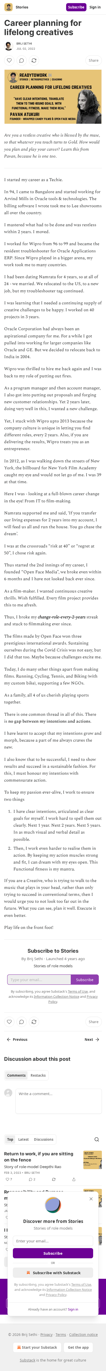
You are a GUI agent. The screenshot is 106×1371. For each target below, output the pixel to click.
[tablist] (26, 1075)
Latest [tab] (23, 1139)
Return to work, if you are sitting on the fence (38, 1156)
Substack (27, 1360)
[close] (91, 1199)
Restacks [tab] (38, 1075)
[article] (53, 1166)
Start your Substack (39, 1347)
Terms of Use (81, 1284)
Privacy (46, 1334)
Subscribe (76, 7)
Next (89, 1039)
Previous (20, 1039)
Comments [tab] (16, 1075)
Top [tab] (10, 1139)
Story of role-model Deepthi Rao (32, 1166)
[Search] (97, 1139)
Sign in (95, 7)
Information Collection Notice (69, 1289)
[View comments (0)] (21, 60)
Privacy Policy (56, 1294)
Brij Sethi (24, 43)
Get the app (78, 1347)
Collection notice (83, 1334)
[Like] (9, 60)
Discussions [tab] (43, 1139)
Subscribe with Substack (57, 1272)
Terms (61, 1334)
